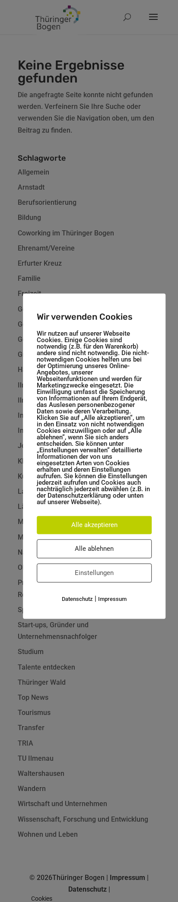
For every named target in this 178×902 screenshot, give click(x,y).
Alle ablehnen (94, 549)
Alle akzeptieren (94, 525)
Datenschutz (77, 599)
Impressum (112, 599)
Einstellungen (94, 573)
